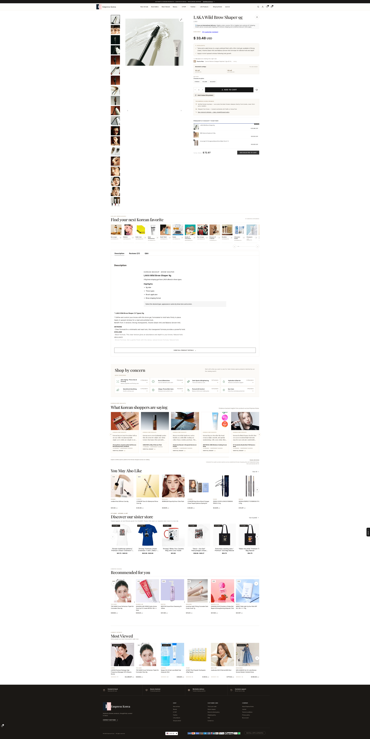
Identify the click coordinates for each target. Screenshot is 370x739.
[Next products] (256, 584)
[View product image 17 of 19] (115, 181)
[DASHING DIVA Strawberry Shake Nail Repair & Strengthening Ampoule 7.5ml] (222, 590)
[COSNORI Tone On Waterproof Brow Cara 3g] (147, 486)
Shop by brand (177, 720)
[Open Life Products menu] (209, 7)
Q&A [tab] (146, 253)
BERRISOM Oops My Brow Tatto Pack (173, 501)
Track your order (212, 706)
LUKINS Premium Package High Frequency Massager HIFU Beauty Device (121, 672)
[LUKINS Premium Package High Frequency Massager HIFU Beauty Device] (122, 654)
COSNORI (138, 499)
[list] (185, 233)
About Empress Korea (248, 706)
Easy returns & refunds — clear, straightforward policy (213, 112)
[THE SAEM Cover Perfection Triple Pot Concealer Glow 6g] (122, 590)
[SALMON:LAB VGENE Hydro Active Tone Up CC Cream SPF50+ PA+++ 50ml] (147, 590)
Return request (212, 709)
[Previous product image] (127, 110)
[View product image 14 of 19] (115, 151)
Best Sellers (155, 7)
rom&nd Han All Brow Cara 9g (119, 501)
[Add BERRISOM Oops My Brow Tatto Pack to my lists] (176, 495)
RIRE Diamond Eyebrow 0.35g (207, 133)
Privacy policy (246, 715)
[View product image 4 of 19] (115, 49)
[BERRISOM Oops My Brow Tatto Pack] (173, 486)
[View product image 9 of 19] (115, 100)
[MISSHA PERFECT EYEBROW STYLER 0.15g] (250, 486)
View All (254, 471)
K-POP (184, 7)
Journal (227, 7)
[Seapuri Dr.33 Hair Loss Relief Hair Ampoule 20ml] (172, 654)
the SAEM (113, 604)
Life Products (204, 7)
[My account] (263, 7)
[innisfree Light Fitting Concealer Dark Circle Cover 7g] (197, 590)
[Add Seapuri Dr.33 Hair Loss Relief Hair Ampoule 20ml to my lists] (175, 664)
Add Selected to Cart (248, 152)
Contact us (211, 720)
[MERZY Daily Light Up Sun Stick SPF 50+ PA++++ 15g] (247, 590)
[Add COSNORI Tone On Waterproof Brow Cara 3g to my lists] (150, 495)
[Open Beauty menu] (178, 7)
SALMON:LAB (139, 604)
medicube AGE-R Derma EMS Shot (221, 670)
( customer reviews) (210, 32)
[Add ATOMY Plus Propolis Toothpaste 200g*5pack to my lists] (200, 664)
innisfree (189, 604)
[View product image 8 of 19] (115, 90)
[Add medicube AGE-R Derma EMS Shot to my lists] (225, 664)
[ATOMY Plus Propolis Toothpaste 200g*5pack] (197, 654)
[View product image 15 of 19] (115, 161)
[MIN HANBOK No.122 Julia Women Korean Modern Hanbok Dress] (247, 654)
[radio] (197, 81)
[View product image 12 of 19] (115, 130)
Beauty (175, 7)
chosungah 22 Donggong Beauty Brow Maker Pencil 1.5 (214, 141)
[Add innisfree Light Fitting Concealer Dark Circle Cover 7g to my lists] (200, 600)
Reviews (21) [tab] (134, 253)
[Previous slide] (111, 434)
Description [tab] (119, 253)
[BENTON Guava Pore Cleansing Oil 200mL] (172, 590)
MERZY (238, 604)
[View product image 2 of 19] (115, 29)
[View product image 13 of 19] (115, 140)
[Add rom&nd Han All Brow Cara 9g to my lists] (124, 495)
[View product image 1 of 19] (115, 19)
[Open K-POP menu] (187, 7)
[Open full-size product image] (181, 19)
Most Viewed (166, 7)
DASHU (215, 499)
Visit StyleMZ (254, 517)
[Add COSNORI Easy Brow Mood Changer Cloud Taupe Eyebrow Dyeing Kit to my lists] (201, 495)
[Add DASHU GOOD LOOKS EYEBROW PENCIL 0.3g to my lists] (227, 495)
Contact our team (109, 720)
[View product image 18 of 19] (115, 191)
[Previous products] (114, 584)
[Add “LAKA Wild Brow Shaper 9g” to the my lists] (256, 89)
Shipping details (208, 1)
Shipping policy (212, 715)
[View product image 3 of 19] (115, 39)
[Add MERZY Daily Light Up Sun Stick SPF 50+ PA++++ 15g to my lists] (250, 600)
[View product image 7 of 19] (115, 80)
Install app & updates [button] (254, 733)
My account (245, 717)
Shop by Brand (217, 7)
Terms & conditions (247, 712)
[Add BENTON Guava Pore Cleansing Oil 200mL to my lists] (175, 600)
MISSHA (241, 499)
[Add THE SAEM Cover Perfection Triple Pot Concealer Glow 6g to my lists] (125, 600)
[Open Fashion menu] (197, 7)
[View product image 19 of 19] (115, 201)
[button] (120, 495)
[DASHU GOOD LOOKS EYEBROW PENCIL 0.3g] (224, 486)
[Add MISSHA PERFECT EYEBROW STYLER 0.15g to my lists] (252, 495)
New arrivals (176, 706)
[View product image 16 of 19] (115, 171)
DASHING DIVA (215, 604)
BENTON (163, 604)
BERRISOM (165, 499)
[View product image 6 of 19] (115, 70)
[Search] (258, 7)
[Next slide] (259, 434)
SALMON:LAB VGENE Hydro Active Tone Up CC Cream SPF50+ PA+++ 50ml (146, 608)
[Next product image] (181, 110)
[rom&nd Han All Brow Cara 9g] (122, 486)
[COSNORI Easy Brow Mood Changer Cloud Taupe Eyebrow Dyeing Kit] (199, 486)
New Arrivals (144, 7)
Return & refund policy (214, 712)
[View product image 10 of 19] (115, 110)
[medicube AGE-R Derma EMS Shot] (222, 654)
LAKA (195, 21)
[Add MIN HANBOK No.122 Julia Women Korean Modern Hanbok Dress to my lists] (250, 664)
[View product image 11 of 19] (115, 120)
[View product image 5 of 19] (115, 60)
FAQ (209, 717)
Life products (176, 717)
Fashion (193, 7)
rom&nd (113, 499)
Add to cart (230, 90)
